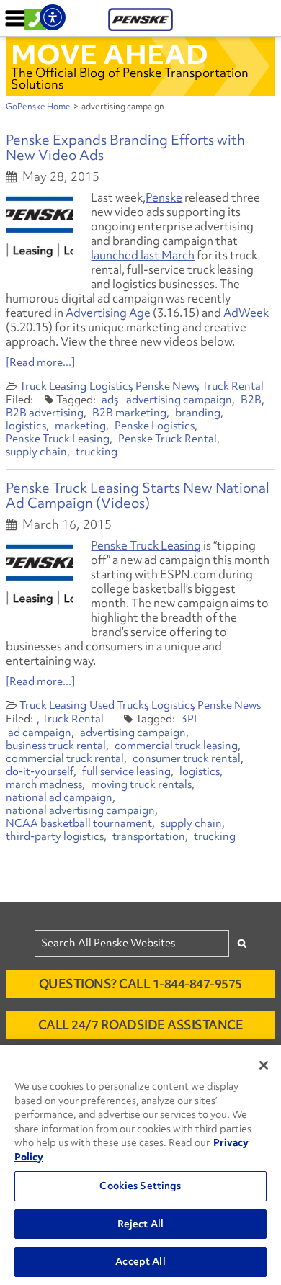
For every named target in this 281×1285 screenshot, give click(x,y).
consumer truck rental (187, 758)
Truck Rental (233, 386)
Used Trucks (118, 705)
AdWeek (246, 313)
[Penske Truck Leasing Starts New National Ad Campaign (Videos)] (39, 574)
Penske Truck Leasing (58, 438)
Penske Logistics (155, 425)
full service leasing (126, 771)
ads (110, 399)
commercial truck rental (65, 758)
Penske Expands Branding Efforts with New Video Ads (125, 147)
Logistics (111, 386)
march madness (44, 784)
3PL (190, 718)
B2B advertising (45, 412)
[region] (140, 1165)
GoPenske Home (38, 106)
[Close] (264, 1065)
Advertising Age (108, 313)
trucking (96, 451)
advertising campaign (179, 399)
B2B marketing (129, 412)
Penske (164, 197)
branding (197, 412)
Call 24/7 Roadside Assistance (141, 1024)
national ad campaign (59, 797)
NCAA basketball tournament (79, 823)
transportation (148, 836)
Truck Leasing (52, 386)
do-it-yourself (39, 771)
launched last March (143, 255)
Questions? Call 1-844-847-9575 (140, 983)
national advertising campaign (80, 810)
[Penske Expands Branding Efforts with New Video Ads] (39, 226)
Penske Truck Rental (167, 438)
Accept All (140, 1261)
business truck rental (56, 745)
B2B (251, 399)
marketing (80, 425)
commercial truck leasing (176, 745)
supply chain (36, 451)
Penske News (167, 386)
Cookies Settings (140, 1185)
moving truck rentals (141, 784)
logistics (26, 425)
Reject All (140, 1223)
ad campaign (39, 732)
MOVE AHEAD (109, 54)
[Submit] (242, 943)
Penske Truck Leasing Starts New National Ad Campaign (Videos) (137, 495)
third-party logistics (55, 836)
